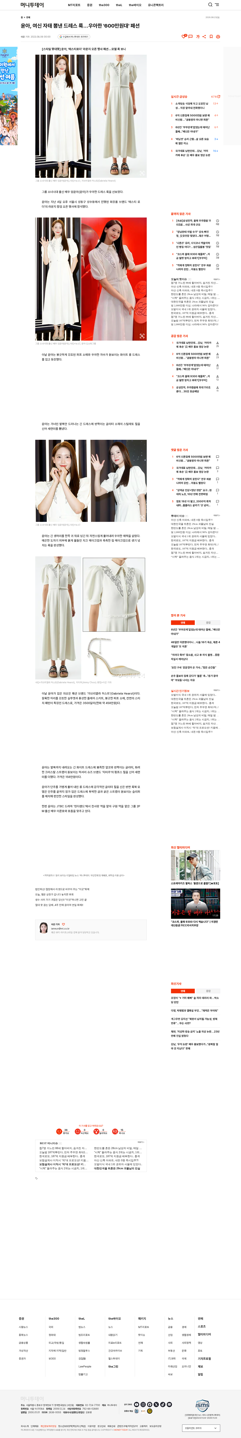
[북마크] (211, 36)
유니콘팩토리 (156, 5)
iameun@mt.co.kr (60, 928)
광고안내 (101, 1426)
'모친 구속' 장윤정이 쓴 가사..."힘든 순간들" (193, 667)
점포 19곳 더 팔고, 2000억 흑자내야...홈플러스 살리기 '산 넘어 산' (193, 505)
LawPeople (85, 1366)
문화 (184, 1350)
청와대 (52, 1335)
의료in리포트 (115, 1342)
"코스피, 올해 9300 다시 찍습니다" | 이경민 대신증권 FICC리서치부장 (194, 923)
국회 (51, 1327)
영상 (200, 1342)
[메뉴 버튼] (217, 4)
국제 (184, 1358)
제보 (200, 1366)
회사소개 (25, 1426)
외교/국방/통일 (56, 1342)
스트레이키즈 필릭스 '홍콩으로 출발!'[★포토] (195, 883)
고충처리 (144, 1426)
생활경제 (186, 1335)
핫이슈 (141, 1335)
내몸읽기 (113, 1335)
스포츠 (202, 1326)
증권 (89, 5)
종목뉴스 (23, 1335)
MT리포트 (74, 5)
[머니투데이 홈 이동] (32, 1399)
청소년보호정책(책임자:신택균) (72, 1426)
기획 (140, 1350)
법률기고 (83, 1374)
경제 (184, 1327)
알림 (200, 1374)
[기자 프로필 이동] (43, 928)
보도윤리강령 (155, 1426)
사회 (170, 1342)
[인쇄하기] (218, 36)
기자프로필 (204, 1358)
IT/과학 (172, 1358)
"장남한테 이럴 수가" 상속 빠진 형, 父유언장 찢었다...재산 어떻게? (192, 235)
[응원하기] (63, 924)
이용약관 (92, 1426)
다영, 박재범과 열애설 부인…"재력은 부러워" (194, 1010)
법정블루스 (84, 1350)
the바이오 (135, 5)
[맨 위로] (234, 1424)
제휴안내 (111, 1426)
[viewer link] (142, 173)
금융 (170, 1327)
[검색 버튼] (210, 4)
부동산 (171, 1350)
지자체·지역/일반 (57, 1350)
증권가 (22, 1358)
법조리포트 (84, 1335)
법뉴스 (82, 1327)
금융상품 (23, 1342)
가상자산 (23, 1350)
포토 (200, 1350)
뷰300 (52, 1358)
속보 (170, 1374)
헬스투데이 (114, 1358)
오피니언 (186, 1366)
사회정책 (186, 1342)
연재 (140, 1342)
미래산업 (172, 1366)
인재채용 (35, 1426)
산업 (170, 1335)
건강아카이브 (115, 1350)
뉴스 (110, 1327)
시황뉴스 (23, 1327)
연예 (28, 17)
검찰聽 (82, 1358)
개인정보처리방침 (48, 1426)
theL (119, 5)
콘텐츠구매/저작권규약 (127, 1426)
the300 (104, 5)
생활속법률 (84, 1342)
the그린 (113, 1366)
